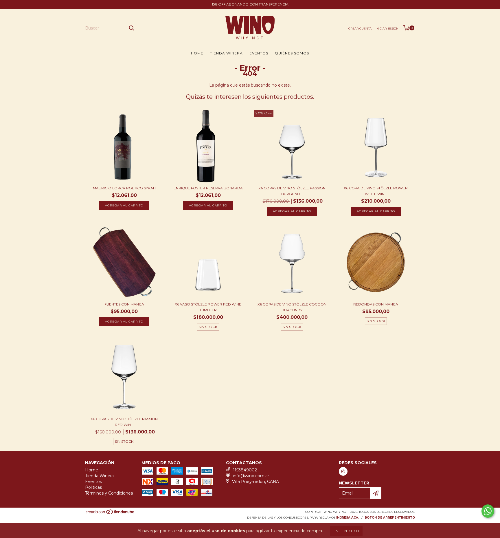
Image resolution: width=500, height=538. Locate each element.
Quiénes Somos (292, 53)
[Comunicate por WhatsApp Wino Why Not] (487, 511)
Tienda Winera (226, 53)
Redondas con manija (375, 304)
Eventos (258, 53)
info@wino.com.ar (251, 475)
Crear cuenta (360, 28)
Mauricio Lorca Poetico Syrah (124, 188)
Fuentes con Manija (124, 304)
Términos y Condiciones (109, 493)
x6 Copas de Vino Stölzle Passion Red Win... (124, 422)
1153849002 (245, 470)
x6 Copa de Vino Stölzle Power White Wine (376, 191)
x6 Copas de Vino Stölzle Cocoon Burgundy (292, 307)
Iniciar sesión (387, 28)
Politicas (93, 487)
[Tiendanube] (110, 514)
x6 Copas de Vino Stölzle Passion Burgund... (292, 191)
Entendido (346, 531)
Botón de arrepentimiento (390, 517)
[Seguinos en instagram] (343, 471)
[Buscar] (131, 28)
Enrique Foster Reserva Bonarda (208, 188)
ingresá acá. (347, 517)
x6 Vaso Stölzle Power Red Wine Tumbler (208, 307)
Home (197, 53)
